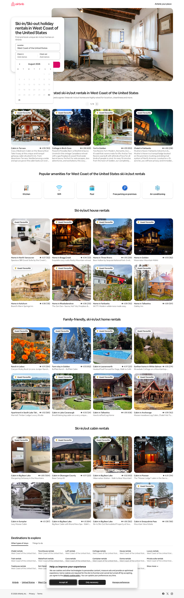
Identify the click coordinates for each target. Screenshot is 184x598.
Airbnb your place (163, 4)
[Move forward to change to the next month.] (49, 64)
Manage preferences (120, 582)
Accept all (63, 582)
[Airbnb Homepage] (17, 4)
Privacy (32, 594)
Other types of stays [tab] (19, 543)
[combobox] (37, 48)
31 (19, 100)
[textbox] (26, 56)
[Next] (97, 104)
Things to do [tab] (37, 543)
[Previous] (87, 104)
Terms (39, 594)
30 (49, 95)
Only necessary (92, 582)
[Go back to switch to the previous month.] (19, 64)
